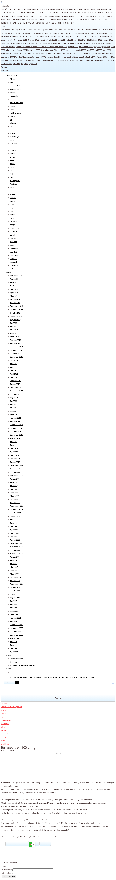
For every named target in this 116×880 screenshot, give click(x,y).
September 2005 (101, 60)
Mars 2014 (61, 30)
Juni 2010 (75, 43)
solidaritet (7, 23)
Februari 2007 (28, 57)
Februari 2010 (15, 458)
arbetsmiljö (65, 13)
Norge (101, 9)
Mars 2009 (14, 496)
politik (78, 19)
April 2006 (21, 60)
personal (70, 19)
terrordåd (28, 23)
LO (80, 9)
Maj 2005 (24, 63)
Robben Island (8, 13)
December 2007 (38, 53)
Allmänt (5, 9)
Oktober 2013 (6, 33)
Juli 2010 (67, 43)
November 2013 (108, 30)
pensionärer (58, 19)
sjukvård (96, 19)
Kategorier (5, 6)
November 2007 (51, 53)
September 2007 (76, 53)
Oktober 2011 (33, 40)
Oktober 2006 (77, 57)
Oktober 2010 (33, 43)
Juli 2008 (82, 50)
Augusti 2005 (15, 638)
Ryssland (20, 13)
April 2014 (53, 30)
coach (90, 13)
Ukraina (32, 13)
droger (4, 16)
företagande (57, 16)
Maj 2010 (83, 43)
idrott (79, 16)
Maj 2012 (69, 36)
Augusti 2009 (73, 47)
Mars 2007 (18, 57)
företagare (70, 16)
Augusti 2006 (102, 57)
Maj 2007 (14, 567)
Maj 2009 (98, 47)
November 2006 (64, 57)
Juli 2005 (8, 63)
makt (3, 19)
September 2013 (19, 33)
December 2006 (51, 57)
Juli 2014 (28, 30)
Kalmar (63, 9)
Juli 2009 (82, 47)
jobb (86, 16)
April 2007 (9, 57)
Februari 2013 (83, 33)
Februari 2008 (15, 53)
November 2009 (35, 47)
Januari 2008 (26, 53)
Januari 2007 (40, 57)
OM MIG (9, 669)
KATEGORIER (11, 75)
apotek (47, 13)
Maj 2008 (98, 50)
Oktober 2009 (48, 47)
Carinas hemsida (16, 658)
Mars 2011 (86, 40)
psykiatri (87, 19)
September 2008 (72, 50)
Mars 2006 (30, 60)
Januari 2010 (10, 47)
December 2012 (106, 33)
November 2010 (20, 43)
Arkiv (3, 26)
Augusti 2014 (19, 30)
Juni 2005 (16, 63)
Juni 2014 (36, 30)
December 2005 (63, 60)
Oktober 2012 (20, 36)
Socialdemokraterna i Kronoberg (22, 665)
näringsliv (38, 19)
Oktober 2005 (88, 60)
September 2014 (7, 30)
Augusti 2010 (58, 43)
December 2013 (94, 30)
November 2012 (7, 36)
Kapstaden (72, 9)
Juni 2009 (89, 47)
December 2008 (33, 50)
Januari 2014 (83, 30)
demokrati (99, 13)
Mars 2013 (73, 33)
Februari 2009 (10, 50)
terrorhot (40, 23)
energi (19, 16)
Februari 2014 (71, 30)
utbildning (60, 23)
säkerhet (17, 23)
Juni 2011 (61, 40)
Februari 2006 (40, 60)
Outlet (108, 9)
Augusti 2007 (89, 53)
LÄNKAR (9, 655)
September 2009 (60, 47)
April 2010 (91, 43)
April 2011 (78, 40)
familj (33, 16)
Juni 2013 (48, 33)
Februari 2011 (96, 40)
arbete (54, 13)
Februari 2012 (97, 36)
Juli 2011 (53, 40)
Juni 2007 (105, 53)
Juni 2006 (4, 60)
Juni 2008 (90, 50)
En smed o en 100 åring (18, 747)
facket (26, 16)
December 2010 (7, 43)
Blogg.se (4, 70)
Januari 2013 (95, 33)
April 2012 (78, 36)
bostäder (81, 13)
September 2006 (89, 57)
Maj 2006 (12, 60)
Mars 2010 (100, 43)
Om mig (4, 67)
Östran (70, 23)
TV (26, 13)
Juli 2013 (40, 33)
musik (22, 19)
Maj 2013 (56, 33)
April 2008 (107, 50)
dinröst (109, 13)
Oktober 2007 (64, 53)
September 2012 (32, 36)
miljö (9, 19)
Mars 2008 (5, 53)
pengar (48, 19)
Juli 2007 (98, 53)
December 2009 (22, 47)
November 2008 (46, 50)
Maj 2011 (69, 40)
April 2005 (33, 63)
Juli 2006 (111, 57)
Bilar (12, 9)
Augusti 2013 (31, 33)
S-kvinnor (13, 662)
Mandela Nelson (89, 9)
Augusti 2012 (45, 36)
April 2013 (64, 33)
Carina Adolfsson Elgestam (29, 9)
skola (105, 19)
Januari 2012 (108, 36)
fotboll (41, 16)
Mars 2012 (87, 36)
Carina (58, 698)
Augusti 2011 (44, 40)
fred (47, 16)
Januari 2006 (51, 60)
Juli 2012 (53, 36)
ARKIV (8, 272)
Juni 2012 (61, 36)
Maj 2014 (44, 30)
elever (12, 16)
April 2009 (106, 47)
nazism (29, 19)
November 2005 (76, 60)
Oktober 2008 (59, 50)
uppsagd (50, 23)
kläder (92, 16)
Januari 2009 (22, 50)
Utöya (40, 13)
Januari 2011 (108, 40)
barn (73, 13)
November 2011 (20, 40)
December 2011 (7, 40)
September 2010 (45, 43)
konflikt (101, 16)
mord (16, 19)
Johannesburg (51, 9)
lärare (109, 16)
